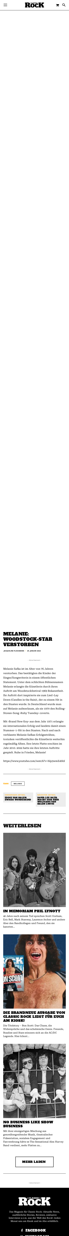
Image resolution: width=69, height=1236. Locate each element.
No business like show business (28, 1124)
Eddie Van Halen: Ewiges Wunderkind (18, 799)
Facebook (36, 1230)
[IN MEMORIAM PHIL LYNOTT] (34, 870)
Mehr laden (34, 1162)
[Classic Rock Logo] (34, 5)
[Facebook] (22, 1230)
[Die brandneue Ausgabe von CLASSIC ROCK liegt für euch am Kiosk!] (34, 971)
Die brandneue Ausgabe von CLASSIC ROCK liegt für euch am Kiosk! (34, 1016)
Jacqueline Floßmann (14, 651)
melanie (18, 783)
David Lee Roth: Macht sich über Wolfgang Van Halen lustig (48, 801)
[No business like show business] (34, 1081)
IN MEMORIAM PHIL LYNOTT (31, 911)
